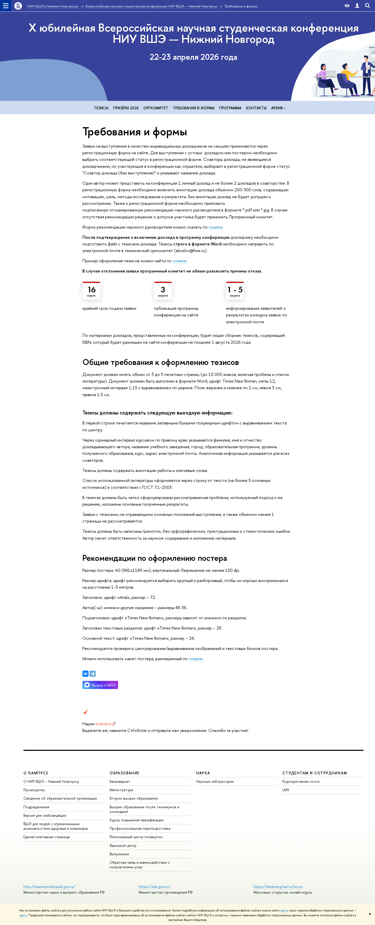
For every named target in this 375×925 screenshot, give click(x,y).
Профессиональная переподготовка (140, 828)
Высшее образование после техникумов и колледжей (144, 809)
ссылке (215, 227)
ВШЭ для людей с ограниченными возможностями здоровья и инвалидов (55, 826)
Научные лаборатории (215, 781)
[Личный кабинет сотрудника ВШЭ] (357, 5)
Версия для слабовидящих (44, 815)
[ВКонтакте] (85, 674)
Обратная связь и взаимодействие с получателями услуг (140, 864)
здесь (284, 910)
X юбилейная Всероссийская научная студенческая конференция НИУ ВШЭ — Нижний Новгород (194, 33)
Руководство (34, 789)
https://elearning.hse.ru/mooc (278, 886)
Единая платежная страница (46, 836)
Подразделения (36, 806)
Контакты (256, 107)
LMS (285, 789)
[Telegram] (93, 674)
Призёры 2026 (126, 107)
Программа (230, 107)
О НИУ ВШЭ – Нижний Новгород (51, 781)
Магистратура (121, 789)
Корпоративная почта (300, 781)
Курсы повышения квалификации (137, 819)
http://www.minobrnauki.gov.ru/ (49, 886)
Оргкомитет (155, 107)
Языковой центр (123, 845)
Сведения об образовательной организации (60, 798)
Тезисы (101, 107)
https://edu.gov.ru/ (154, 886)
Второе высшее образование (134, 798)
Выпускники (119, 853)
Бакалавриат (120, 781)
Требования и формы (194, 107)
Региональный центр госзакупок (136, 836)
